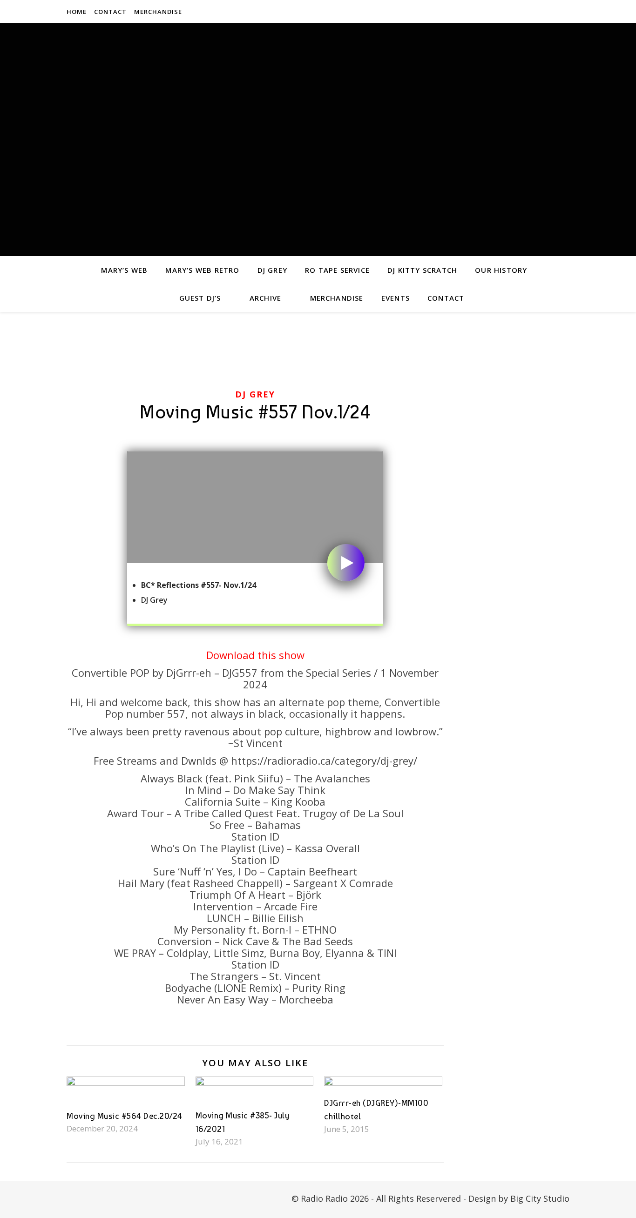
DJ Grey (272, 270)
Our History (501, 270)
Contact (110, 11)
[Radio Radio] (318, 139)
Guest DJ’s (200, 298)
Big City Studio (539, 1198)
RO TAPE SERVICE (337, 270)
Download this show (255, 655)
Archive (265, 298)
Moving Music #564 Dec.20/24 (125, 1116)
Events (395, 298)
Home (77, 11)
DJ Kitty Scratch (422, 270)
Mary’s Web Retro (202, 270)
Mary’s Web (124, 270)
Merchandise (158, 11)
